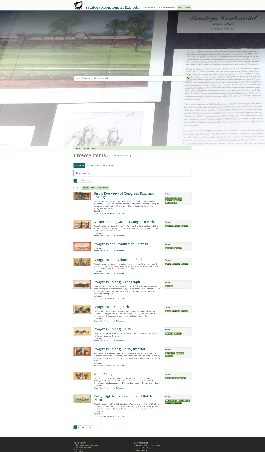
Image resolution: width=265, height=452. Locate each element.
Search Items (108, 165)
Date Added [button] (103, 188)
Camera (170, 226)
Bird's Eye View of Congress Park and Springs (124, 195)
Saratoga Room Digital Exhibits (112, 7)
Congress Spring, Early (112, 329)
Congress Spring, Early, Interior (120, 349)
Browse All (79, 165)
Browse (86, 148)
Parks (180, 198)
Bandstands (171, 198)
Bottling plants (172, 400)
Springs (178, 200)
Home (77, 148)
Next (83, 180)
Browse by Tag (93, 165)
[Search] (189, 78)
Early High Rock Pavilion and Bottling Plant (125, 398)
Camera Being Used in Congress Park (124, 222)
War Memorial (172, 203)
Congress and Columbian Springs (121, 244)
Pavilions (170, 200)
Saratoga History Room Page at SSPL (147, 445)
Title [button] (85, 188)
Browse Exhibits (149, 8)
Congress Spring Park (111, 307)
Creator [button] (93, 188)
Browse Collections (167, 8)
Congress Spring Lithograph (117, 282)
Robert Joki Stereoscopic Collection (109, 213)
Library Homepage (140, 450)
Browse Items (184, 8)
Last (90, 180)
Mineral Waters (172, 378)
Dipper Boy (171, 353)
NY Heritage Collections (142, 448)
